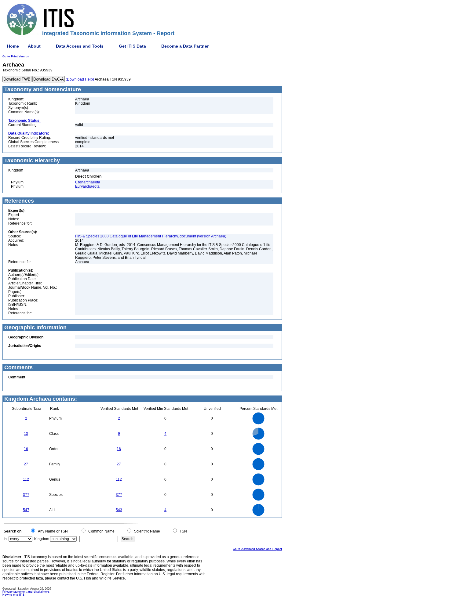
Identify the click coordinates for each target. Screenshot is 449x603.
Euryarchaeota (87, 186)
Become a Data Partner (185, 46)
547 (26, 510)
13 (26, 433)
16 (26, 449)
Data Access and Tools (80, 46)
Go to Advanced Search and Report (257, 549)
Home (13, 46)
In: (6, 539)
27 (26, 464)
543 (119, 510)
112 (26, 479)
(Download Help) (80, 79)
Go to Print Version (15, 56)
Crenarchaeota (87, 182)
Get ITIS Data (132, 46)
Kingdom (41, 539)
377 (26, 495)
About (34, 46)
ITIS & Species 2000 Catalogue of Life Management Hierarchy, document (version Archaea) (150, 236)
